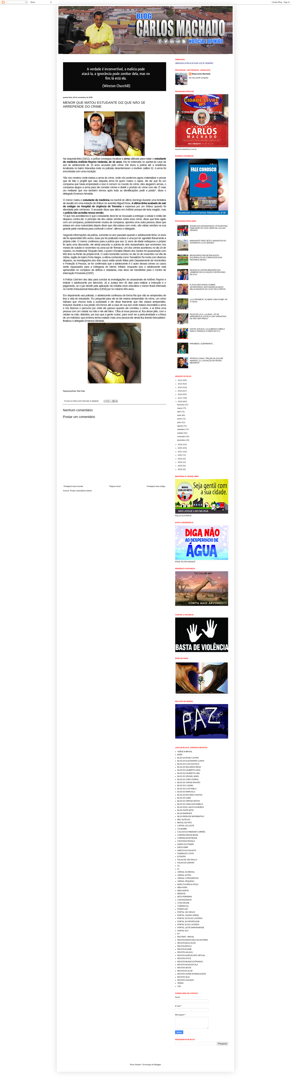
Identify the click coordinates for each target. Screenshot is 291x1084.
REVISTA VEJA (183, 977)
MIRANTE (181, 894)
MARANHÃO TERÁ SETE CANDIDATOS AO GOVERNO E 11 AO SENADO (208, 242)
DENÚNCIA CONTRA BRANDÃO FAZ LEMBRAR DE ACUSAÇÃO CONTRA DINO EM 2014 (207, 272)
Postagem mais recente (73, 486)
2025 (180, 466)
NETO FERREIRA (184, 897)
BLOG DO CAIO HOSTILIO (188, 764)
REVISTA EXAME (184, 949)
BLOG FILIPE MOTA (185, 810)
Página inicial (115, 486)
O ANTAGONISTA (184, 900)
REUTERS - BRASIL (185, 937)
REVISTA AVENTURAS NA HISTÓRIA (192, 940)
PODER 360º (182, 909)
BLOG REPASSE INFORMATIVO (190, 816)
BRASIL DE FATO (184, 823)
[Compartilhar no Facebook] (113, 401)
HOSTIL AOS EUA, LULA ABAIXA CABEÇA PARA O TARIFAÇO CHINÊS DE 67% (207, 330)
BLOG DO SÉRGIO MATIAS (188, 801)
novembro (181, 436)
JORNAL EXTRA (184, 875)
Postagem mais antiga (156, 486)
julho (179, 422)
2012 (180, 380)
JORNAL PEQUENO (185, 881)
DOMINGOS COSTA (185, 853)
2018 (180, 402)
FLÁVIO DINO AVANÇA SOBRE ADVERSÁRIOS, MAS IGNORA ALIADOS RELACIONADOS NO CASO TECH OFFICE (208, 287)
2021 (180, 452)
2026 (180, 469)
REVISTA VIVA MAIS (185, 980)
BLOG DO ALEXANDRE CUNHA (190, 761)
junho (179, 419)
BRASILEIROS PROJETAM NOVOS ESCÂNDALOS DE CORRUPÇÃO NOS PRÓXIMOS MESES (206, 257)
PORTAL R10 (182, 931)
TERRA (180, 983)
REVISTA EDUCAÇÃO (186, 943)
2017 (180, 398)
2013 (180, 384)
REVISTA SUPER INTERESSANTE (191, 974)
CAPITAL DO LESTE (185, 826)
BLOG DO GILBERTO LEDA (188, 770)
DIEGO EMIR (182, 847)
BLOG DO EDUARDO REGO (189, 767)
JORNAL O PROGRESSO (188, 878)
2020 (180, 448)
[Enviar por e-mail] (105, 401)
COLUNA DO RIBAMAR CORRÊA (191, 832)
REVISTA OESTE (184, 968)
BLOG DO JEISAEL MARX (188, 776)
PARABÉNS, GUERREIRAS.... (202, 344)
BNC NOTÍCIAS (183, 820)
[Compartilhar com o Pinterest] (116, 401)
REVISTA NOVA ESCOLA (187, 965)
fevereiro (181, 405)
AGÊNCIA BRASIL (184, 752)
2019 (180, 445)
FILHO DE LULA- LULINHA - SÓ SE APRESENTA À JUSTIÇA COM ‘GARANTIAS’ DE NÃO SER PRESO (208, 316)
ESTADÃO (181, 857)
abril (179, 412)
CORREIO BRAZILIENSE (187, 835)
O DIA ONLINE (183, 903)
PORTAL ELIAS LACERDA (188, 924)
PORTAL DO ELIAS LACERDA (189, 918)
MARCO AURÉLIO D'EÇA (187, 884)
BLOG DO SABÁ (184, 798)
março (180, 408)
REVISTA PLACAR (185, 971)
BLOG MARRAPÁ (184, 813)
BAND (179, 755)
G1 (178, 866)
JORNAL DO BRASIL (186, 872)
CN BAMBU (182, 829)
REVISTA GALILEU (185, 952)
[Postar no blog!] (107, 401)
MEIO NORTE (183, 891)
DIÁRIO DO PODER (185, 844)
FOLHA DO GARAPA (185, 863)
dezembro (181, 440)
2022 (180, 455)
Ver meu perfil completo (198, 78)
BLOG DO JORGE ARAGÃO (188, 782)
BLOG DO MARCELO (186, 792)
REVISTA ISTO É (184, 958)
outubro (180, 433)
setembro (181, 429)
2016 (180, 394)
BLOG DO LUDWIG (185, 785)
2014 (180, 387)
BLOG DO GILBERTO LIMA (188, 773)
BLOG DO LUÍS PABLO (186, 789)
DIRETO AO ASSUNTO (186, 850)
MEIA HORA (182, 887)
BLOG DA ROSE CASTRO (188, 758)
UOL (179, 986)
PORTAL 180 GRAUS (186, 912)
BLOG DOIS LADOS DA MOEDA (190, 807)
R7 (178, 934)
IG (178, 869)
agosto (180, 426)
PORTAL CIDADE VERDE (188, 915)
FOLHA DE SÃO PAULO (187, 860)
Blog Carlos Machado (201, 74)
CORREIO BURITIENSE (187, 838)
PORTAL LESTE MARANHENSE (190, 928)
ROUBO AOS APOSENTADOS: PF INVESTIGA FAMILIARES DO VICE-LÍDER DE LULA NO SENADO (208, 228)
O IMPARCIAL (183, 906)
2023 (180, 459)
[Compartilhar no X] (110, 401)
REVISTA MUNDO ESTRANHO (190, 962)
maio (179, 415)
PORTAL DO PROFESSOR (188, 921)
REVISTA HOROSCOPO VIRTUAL (191, 955)
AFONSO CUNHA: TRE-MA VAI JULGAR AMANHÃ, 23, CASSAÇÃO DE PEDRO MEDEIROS (206, 360)
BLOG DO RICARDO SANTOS (189, 795)
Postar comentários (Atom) (81, 491)
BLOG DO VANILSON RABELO (190, 804)
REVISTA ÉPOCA (184, 946)
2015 (180, 391)
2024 (180, 462)
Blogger (157, 1065)
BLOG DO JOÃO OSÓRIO (187, 779)
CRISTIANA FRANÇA (186, 841)
